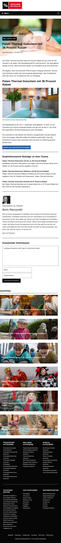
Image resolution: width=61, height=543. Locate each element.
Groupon (33, 71)
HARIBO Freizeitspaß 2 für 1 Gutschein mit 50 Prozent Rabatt (26, 381)
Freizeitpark (26, 493)
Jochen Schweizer (48, 498)
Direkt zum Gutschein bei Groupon (16, 147)
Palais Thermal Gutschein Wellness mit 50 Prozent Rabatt (25, 171)
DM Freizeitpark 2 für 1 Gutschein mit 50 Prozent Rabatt (24, 310)
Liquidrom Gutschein (29, 466)
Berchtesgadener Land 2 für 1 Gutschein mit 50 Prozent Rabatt (27, 429)
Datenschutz (26, 535)
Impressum (18, 535)
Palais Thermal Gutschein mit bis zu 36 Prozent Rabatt (24, 161)
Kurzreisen (26, 502)
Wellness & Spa (27, 500)
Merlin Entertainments (49, 493)
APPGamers (49, 535)
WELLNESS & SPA (9, 38)
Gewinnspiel (26, 508)
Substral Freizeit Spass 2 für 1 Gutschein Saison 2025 (23, 357)
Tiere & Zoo (26, 496)
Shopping (25, 504)
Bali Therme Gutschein (29, 460)
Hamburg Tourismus (48, 508)
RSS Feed (41, 535)
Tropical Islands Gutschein (30, 448)
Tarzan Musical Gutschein (50, 460)
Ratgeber (25, 506)
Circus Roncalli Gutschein (50, 472)
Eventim (45, 504)
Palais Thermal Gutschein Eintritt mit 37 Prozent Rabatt (24, 181)
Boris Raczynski (7, 52)
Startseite (10, 535)
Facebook (34, 535)
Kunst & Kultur (27, 498)
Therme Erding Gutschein (30, 450)
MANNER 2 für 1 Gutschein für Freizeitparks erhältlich (24, 333)
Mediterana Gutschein (29, 464)
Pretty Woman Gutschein (50, 470)
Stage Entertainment (48, 496)
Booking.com (46, 500)
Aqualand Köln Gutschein (30, 462)
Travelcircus (46, 502)
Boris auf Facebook (8, 233)
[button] (58, 13)
